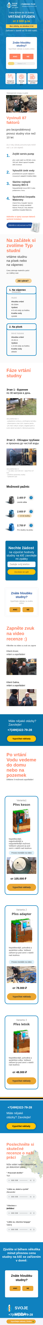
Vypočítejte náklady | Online (21, 1321)
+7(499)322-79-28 (28, 4)
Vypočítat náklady (21, 738)
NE (28, 56)
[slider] (17, 110)
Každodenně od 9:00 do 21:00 (29, 6)
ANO (15, 56)
